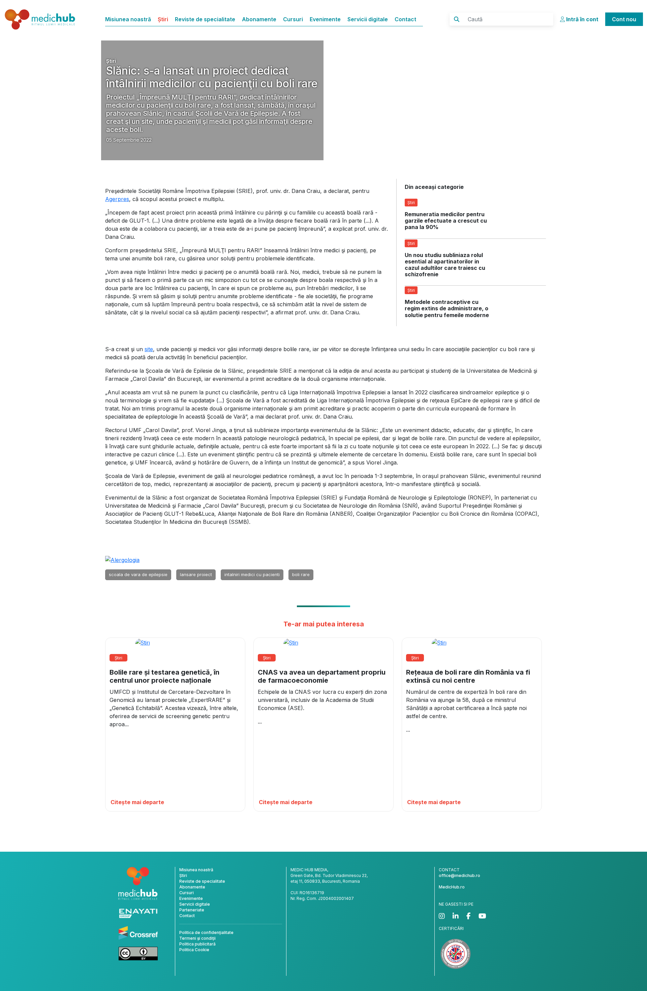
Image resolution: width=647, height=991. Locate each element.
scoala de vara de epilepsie (138, 574)
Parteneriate (191, 909)
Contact (405, 19)
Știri (163, 19)
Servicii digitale (367, 19)
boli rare (301, 574)
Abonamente (259, 19)
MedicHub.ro (452, 886)
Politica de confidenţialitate (206, 932)
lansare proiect (196, 574)
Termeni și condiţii (197, 938)
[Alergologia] (122, 559)
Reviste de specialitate (205, 19)
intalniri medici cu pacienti (252, 574)
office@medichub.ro (459, 875)
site (149, 349)
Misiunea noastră (128, 19)
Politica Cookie (194, 949)
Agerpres (117, 199)
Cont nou (624, 19)
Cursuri (293, 19)
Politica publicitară (197, 943)
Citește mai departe (137, 802)
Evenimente (325, 19)
